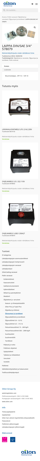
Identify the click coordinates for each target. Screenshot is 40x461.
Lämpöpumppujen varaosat (11, 265)
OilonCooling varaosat (9, 272)
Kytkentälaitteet (9, 289)
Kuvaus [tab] (6, 66)
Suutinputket (9, 334)
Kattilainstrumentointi (11, 286)
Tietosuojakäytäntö (8, 412)
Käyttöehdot (6, 415)
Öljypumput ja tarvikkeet (16, 19)
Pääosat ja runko (9, 345)
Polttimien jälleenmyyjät (10, 424)
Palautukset (6, 421)
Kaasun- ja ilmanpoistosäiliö (15, 303)
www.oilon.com (7, 402)
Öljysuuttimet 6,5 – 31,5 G (14, 324)
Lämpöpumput (7, 269)
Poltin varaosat (12, 17)
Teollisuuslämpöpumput (10, 372)
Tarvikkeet (8, 341)
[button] (35, 27)
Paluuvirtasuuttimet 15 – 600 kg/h (16, 327)
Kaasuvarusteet (9, 283)
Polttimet (5, 366)
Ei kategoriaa (6, 255)
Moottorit (7, 296)
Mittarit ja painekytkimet (12, 293)
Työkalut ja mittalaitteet (12, 355)
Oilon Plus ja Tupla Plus (13, 307)
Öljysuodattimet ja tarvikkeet (15, 317)
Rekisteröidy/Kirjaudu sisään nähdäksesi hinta (18, 53)
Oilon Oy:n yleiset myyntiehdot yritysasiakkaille (18, 418)
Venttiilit (6, 362)
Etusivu (4, 17)
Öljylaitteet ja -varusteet (21, 58)
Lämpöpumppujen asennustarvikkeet (15, 258)
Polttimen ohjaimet (10, 348)
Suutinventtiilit (10, 337)
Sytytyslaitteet (8, 352)
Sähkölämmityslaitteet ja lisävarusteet (15, 369)
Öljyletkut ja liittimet (12, 310)
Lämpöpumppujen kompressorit (13, 262)
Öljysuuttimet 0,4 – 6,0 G (13, 320)
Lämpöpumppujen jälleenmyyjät (13, 427)
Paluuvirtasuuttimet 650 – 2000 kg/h (17, 331)
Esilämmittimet (9, 279)
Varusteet (7, 358)
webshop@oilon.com (9, 393)
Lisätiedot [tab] (7, 70)
